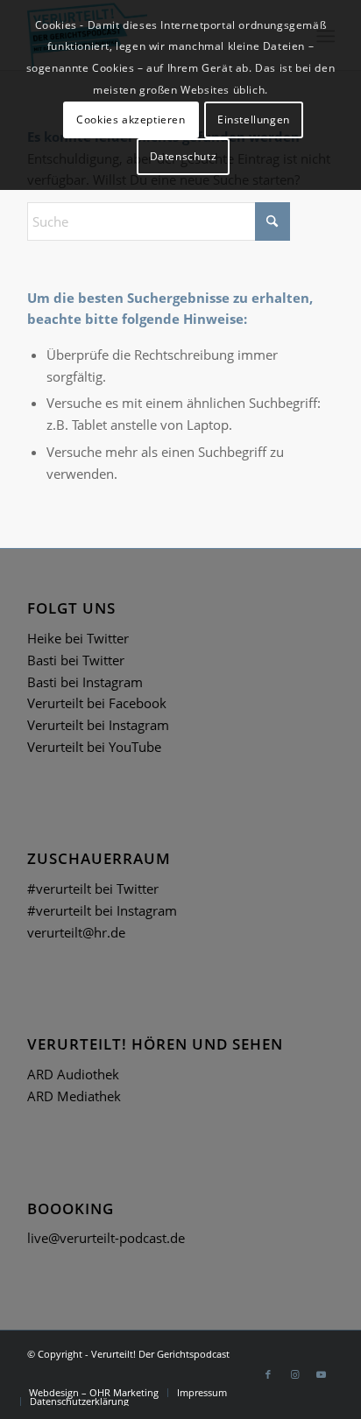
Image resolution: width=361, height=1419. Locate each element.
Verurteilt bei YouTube (94, 746)
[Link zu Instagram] (294, 1374)
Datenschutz (183, 156)
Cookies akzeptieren (130, 119)
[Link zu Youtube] (321, 1374)
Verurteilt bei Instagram (98, 725)
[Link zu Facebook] (268, 1374)
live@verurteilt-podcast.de (106, 1238)
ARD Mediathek (74, 1096)
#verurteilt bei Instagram (102, 910)
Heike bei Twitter (78, 638)
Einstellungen (253, 119)
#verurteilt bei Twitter (93, 888)
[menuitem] (93, 1392)
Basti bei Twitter (75, 660)
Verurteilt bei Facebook (96, 703)
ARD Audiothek (73, 1074)
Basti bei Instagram (85, 682)
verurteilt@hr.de (76, 932)
